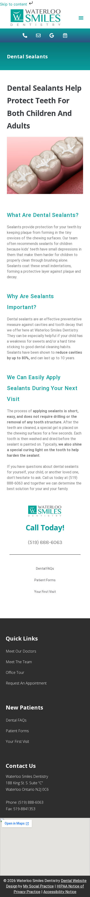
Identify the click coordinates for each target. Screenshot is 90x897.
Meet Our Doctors (21, 651)
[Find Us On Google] (51, 35)
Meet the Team (19, 661)
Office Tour (15, 672)
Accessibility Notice (59, 892)
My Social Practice (38, 886)
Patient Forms (45, 580)
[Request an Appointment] (65, 35)
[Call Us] (25, 35)
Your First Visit (45, 592)
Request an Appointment (26, 683)
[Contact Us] (38, 35)
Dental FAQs (45, 568)
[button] (81, 18)
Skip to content (14, 4)
